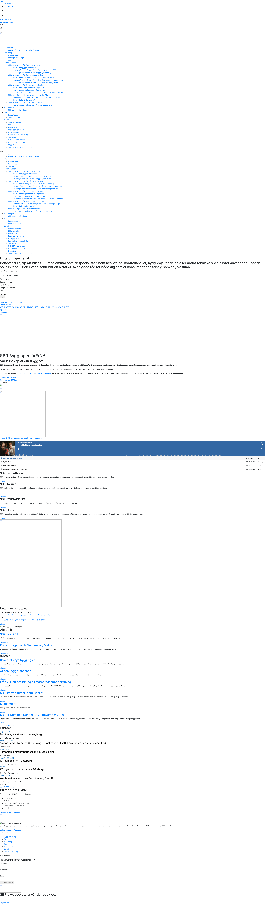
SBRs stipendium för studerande (20, 147)
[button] (132, 151)
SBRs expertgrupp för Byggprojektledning (24, 65)
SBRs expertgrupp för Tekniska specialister (25, 102)
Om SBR (7, 120)
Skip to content (6, 1)
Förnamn (3, 863)
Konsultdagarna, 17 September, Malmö (26, 645)
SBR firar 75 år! (10, 634)
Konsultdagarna (14, 115)
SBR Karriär (12, 60)
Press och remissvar (16, 130)
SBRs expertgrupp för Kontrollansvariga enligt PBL (28, 95)
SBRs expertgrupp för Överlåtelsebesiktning (25, 75)
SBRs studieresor (15, 117)
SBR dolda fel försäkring (17, 110)
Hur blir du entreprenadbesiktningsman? (28, 87)
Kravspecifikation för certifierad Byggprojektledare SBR (34, 70)
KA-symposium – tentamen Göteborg (22, 769)
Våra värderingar (14, 122)
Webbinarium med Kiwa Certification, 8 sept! (26, 778)
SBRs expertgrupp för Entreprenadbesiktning (26, 85)
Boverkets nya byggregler (17, 660)
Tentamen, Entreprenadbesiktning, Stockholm (27, 751)
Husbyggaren (13, 132)
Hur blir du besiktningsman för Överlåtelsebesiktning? (33, 78)
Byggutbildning (14, 55)
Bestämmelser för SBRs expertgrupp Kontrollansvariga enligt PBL (37, 97)
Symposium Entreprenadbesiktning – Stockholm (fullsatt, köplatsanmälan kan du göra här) (53, 743)
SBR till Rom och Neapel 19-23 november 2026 (32, 715)
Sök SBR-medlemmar (16, 140)
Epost (2, 876)
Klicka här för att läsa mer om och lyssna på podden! (21, 438)
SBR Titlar (12, 137)
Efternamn (4, 870)
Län (1, 291)
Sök (1, 24)
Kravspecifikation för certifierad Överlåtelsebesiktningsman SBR (37, 80)
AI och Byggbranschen (15, 671)
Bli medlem (8, 48)
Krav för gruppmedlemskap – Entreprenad (28, 90)
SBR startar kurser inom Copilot (21, 693)
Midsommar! (8, 704)
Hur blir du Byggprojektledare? (24, 68)
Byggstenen (12, 145)
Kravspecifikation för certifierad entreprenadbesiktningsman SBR (37, 92)
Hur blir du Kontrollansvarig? (23, 100)
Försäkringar (9, 107)
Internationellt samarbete (18, 135)
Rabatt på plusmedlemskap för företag (23, 50)
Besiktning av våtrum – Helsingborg (21, 734)
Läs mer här (132, 899)
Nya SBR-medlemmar (16, 142)
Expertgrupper (10, 63)
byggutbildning (25, 373)
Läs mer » (4, 642)
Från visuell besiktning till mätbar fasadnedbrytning (35, 682)
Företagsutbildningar (16, 58)
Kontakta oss (13, 127)
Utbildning (8, 53)
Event (6, 112)
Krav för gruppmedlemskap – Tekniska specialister (32, 105)
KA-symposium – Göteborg (16, 760)
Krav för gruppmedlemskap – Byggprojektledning (31, 73)
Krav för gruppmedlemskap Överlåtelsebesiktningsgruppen (35, 82)
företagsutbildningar (43, 373)
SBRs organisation (15, 125)
